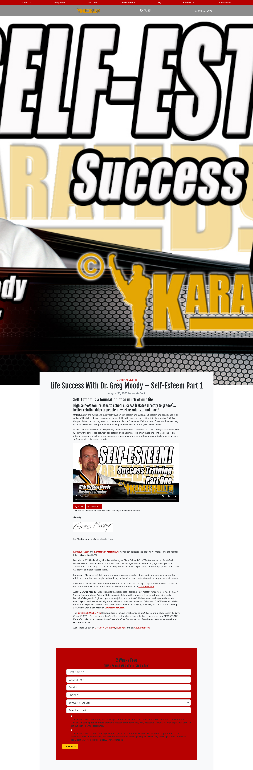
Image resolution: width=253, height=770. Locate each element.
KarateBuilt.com (81, 551)
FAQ (159, 2)
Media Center (126, 2)
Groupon (99, 627)
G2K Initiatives (223, 2)
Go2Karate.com (142, 627)
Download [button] (94, 506)
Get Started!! (70, 746)
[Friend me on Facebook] (141, 10)
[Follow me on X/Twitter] (145, 10)
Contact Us (188, 2)
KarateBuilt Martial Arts (107, 551)
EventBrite (110, 627)
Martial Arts (122, 379)
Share (80, 506)
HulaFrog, (121, 627)
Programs (59, 2)
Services (92, 2)
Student (133, 379)
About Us (26, 2)
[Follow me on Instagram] (149, 10)
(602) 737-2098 (205, 10)
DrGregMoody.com (114, 607)
